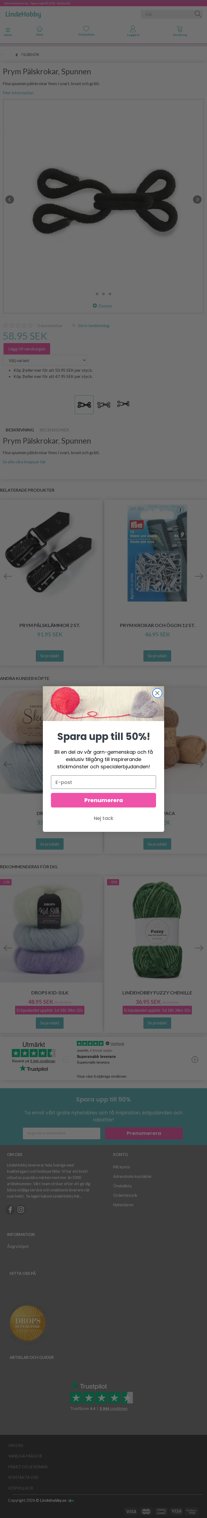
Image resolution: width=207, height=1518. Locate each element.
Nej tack (103, 818)
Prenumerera (103, 800)
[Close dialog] (157, 693)
